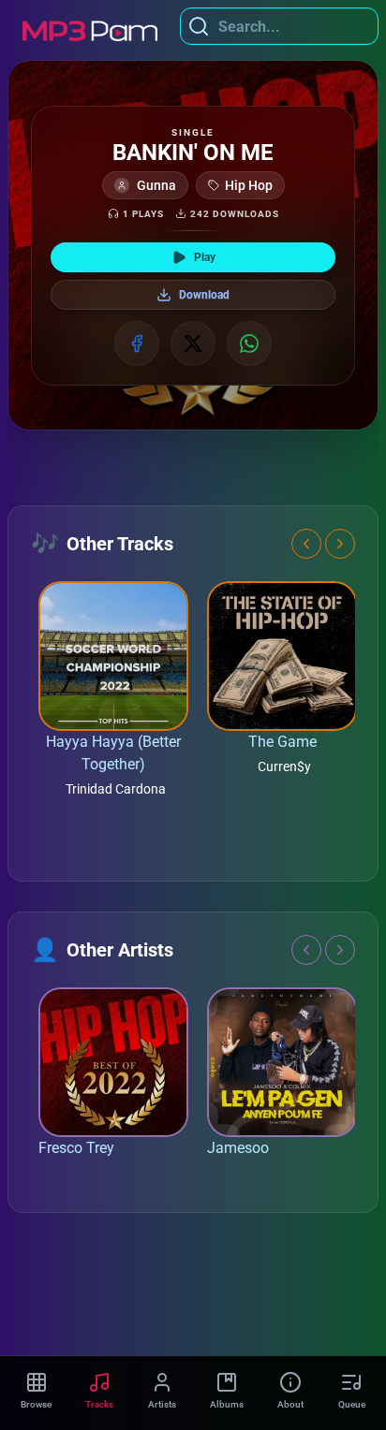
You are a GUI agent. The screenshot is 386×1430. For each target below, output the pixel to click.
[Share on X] (193, 343)
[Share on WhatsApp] (249, 343)
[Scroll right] (340, 544)
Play (204, 257)
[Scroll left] (306, 544)
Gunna (156, 185)
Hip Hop (249, 185)
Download (204, 294)
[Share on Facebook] (136, 343)
